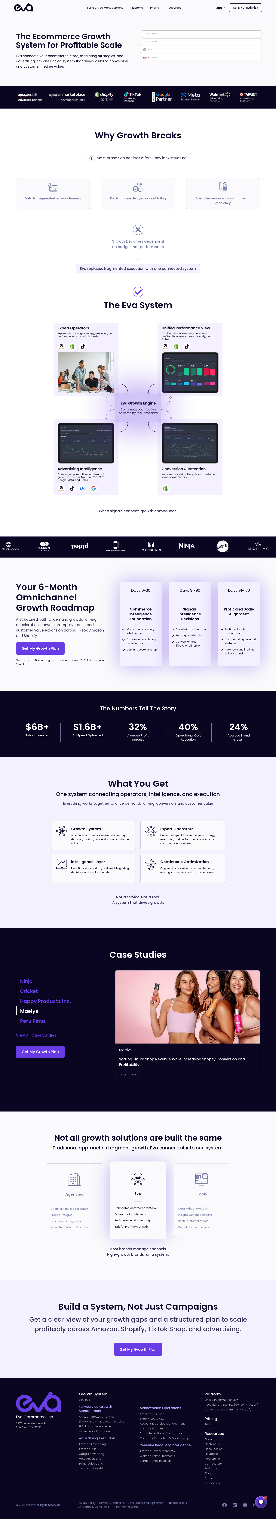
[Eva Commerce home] (23, 10)
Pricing (154, 8)
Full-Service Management (105, 8)
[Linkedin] (234, 1505)
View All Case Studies (36, 1035)
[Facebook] (224, 1505)
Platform (136, 8)
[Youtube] (245, 1505)
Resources (174, 8)
